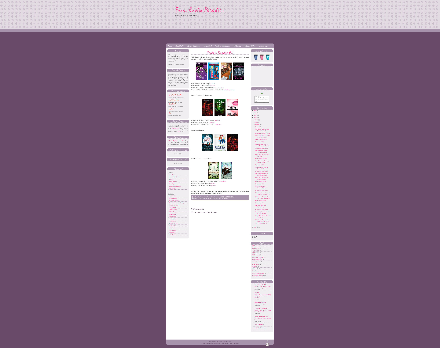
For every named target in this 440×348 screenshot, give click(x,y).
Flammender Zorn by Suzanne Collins (261, 187)
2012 (255, 117)
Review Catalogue (193, 46)
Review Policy (175, 128)
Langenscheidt (172, 216)
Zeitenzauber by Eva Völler (262, 133)
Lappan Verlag (172, 219)
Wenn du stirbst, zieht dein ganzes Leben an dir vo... (262, 193)
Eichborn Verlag (173, 209)
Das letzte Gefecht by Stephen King (260, 206)
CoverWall (208, 46)
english (254, 266)
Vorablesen (172, 232)
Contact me (263, 46)
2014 (255, 113)
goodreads (212, 85)
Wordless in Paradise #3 (261, 209)
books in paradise (204, 198)
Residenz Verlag (173, 223)
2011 (255, 227)
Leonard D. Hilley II (174, 177)
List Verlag (171, 228)
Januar (257, 127)
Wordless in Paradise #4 (261, 190)
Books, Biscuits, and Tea (261, 317)
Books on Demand (174, 200)
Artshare (236, 343)
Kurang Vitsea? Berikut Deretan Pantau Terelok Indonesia (262, 311)
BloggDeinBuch (173, 198)
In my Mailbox (214, 198)
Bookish (256, 293)
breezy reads (231, 90)
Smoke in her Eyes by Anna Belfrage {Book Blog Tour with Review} (262, 296)
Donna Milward (173, 181)
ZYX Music (172, 235)
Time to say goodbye (259, 304)
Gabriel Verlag (172, 214)
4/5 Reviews (255, 252)
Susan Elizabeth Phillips (175, 186)
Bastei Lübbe (172, 196)
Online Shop (224, 343)
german (254, 268)
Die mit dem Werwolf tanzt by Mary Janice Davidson (262, 145)
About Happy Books (260, 302)
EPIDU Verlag (172, 212)
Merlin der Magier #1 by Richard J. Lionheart (261, 168)
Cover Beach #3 (259, 165)
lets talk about (256, 271)
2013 (255, 115)
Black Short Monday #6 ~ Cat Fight (262, 155)
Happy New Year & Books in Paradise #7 (263, 216)
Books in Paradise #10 (261, 158)
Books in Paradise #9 (260, 181)
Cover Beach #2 (259, 184)
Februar (257, 124)
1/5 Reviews (255, 246)
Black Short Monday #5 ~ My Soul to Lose (262, 178)
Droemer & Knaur (173, 205)
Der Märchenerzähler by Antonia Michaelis (261, 174)
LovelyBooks (172, 221)
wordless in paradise (257, 275)
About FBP (180, 46)
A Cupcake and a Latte (260, 309)
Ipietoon (210, 343)
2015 (255, 110)
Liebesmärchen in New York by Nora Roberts (262, 212)
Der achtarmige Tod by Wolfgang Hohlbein (261, 151)
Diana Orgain (172, 184)
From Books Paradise (199, 9)
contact (179, 131)
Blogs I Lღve (250, 46)
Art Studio (237, 46)
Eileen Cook (172, 174)
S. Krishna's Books (259, 328)
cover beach (255, 264)
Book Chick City (259, 325)
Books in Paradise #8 (260, 200)
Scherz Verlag (172, 225)
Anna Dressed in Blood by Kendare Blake (262, 161)
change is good (256, 262)
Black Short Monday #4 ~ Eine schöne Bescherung (262, 197)
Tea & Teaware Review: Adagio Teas (262, 319)
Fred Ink (171, 179)
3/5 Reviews (255, 250)
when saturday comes (258, 273)
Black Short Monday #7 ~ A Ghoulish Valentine (262, 136)
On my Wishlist (223, 198)
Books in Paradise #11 (220, 52)
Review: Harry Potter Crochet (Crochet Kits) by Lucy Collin (262, 287)
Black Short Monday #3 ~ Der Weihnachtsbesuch (262, 220)
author (221, 87)
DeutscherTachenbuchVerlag (176, 203)
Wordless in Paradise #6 (261, 148)
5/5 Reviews (255, 255)
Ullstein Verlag (172, 230)
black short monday (257, 257)
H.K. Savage (172, 188)
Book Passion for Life (260, 285)
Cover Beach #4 (259, 142)
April (256, 120)
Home (170, 46)
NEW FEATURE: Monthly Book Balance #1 (262, 130)
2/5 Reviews (255, 248)
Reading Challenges (222, 46)
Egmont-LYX (172, 207)
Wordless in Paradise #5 (261, 171)
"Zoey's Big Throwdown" (175, 141)
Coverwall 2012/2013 (261, 223)
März (256, 122)
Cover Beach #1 (259, 203)
